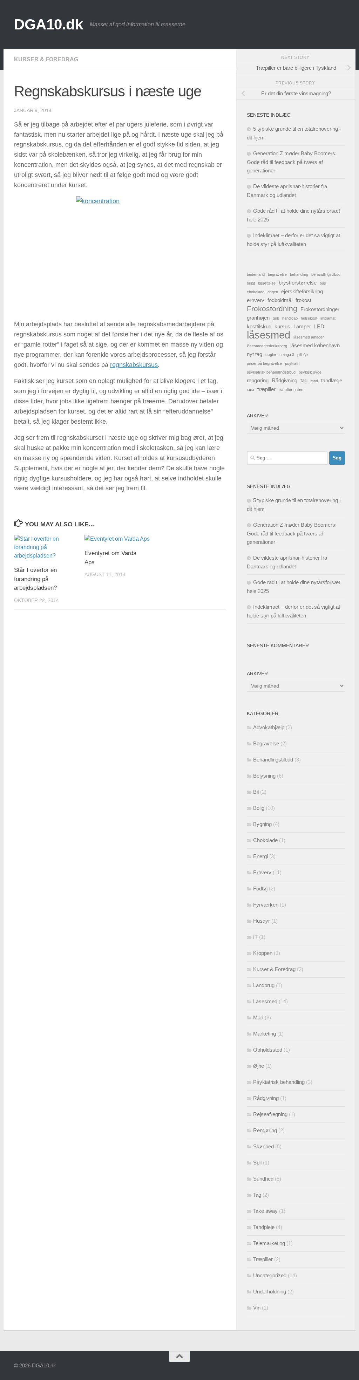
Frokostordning (272, 309)
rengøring (258, 380)
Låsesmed (265, 1001)
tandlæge (331, 380)
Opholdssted (267, 1050)
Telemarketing (269, 1243)
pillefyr (302, 355)
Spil (257, 1163)
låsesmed (268, 335)
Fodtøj (260, 888)
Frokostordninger (319, 309)
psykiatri (292, 363)
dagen (272, 292)
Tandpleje (264, 1227)
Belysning (264, 776)
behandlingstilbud (325, 274)
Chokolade (265, 840)
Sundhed (263, 1179)
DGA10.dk (48, 24)
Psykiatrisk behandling (279, 1082)
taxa (250, 390)
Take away (265, 1211)
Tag (257, 1195)
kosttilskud (259, 326)
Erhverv (262, 872)
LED (319, 326)
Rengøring (265, 1130)
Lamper (302, 326)
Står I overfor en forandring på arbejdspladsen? (35, 579)
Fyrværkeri (265, 905)
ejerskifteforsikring (302, 291)
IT (255, 937)
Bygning (262, 824)
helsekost (309, 318)
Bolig (258, 808)
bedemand (256, 274)
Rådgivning (284, 380)
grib (276, 318)
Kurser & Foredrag (46, 59)
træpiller (266, 389)
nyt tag (254, 354)
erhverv (255, 300)
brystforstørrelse (298, 283)
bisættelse (267, 283)
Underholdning (269, 1291)
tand (314, 381)
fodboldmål (279, 300)
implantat (328, 318)
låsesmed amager (308, 337)
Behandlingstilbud (273, 760)
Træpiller (263, 1259)
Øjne (258, 1066)
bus (323, 283)
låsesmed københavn (315, 345)
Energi (260, 856)
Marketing (264, 1034)
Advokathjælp (268, 727)
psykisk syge (310, 372)
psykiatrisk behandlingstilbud (271, 372)
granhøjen (258, 318)
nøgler (270, 355)
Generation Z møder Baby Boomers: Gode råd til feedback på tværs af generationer (292, 161)
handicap (290, 318)
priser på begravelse (264, 363)
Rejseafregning (270, 1114)
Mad (258, 1017)
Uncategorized (269, 1275)
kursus (282, 326)
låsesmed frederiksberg (267, 346)
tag (303, 380)
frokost (303, 300)
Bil (256, 792)
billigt (251, 283)
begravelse (277, 274)
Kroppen (262, 953)
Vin (256, 1308)
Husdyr (261, 921)
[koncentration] (120, 254)
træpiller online (291, 390)
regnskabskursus (134, 364)
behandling (299, 274)
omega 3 (286, 355)
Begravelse (266, 743)
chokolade (255, 292)
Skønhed (263, 1146)
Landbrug (264, 985)
